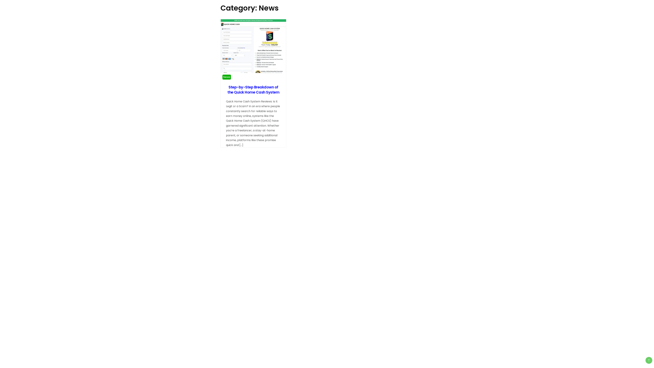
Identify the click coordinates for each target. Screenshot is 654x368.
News (226, 77)
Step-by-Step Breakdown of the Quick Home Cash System (253, 90)
